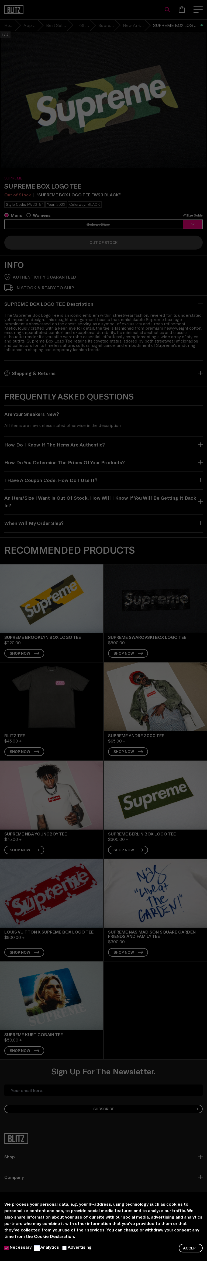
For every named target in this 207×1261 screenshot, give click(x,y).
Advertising (80, 1246)
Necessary (21, 1246)
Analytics (49, 1246)
